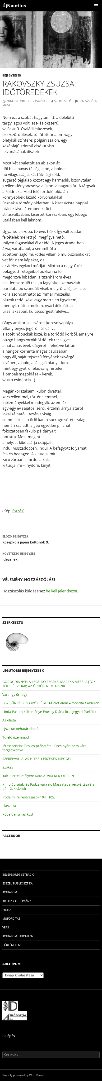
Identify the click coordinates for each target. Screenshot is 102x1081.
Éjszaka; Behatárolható (20, 728)
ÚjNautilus (14, 6)
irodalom (9, 892)
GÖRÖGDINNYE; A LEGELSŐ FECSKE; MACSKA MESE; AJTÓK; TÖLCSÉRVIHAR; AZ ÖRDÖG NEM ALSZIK (49, 683)
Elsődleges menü (96, 5)
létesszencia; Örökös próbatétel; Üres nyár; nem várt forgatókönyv (44, 748)
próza (6, 910)
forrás (17, 511)
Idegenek (18, 557)
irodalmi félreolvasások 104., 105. (28, 797)
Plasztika (9, 805)
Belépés (8, 1035)
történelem (11, 945)
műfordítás (11, 919)
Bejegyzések (11, 75)
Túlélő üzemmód (15, 737)
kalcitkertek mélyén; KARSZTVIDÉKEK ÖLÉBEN (38, 776)
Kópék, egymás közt (17, 814)
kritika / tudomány (16, 901)
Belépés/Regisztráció (18, 875)
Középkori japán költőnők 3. (25, 539)
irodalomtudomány (17, 936)
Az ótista (9, 720)
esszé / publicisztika (17, 883)
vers (5, 927)
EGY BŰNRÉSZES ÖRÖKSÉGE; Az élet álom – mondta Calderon (50, 703)
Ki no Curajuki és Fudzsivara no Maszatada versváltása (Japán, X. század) (49, 786)
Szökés (7, 767)
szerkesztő (62, 101)
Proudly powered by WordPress (23, 1075)
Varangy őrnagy (14, 694)
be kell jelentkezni (61, 591)
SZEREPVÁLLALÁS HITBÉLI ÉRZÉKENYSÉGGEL (36, 758)
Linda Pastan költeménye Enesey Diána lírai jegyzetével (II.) (49, 711)
